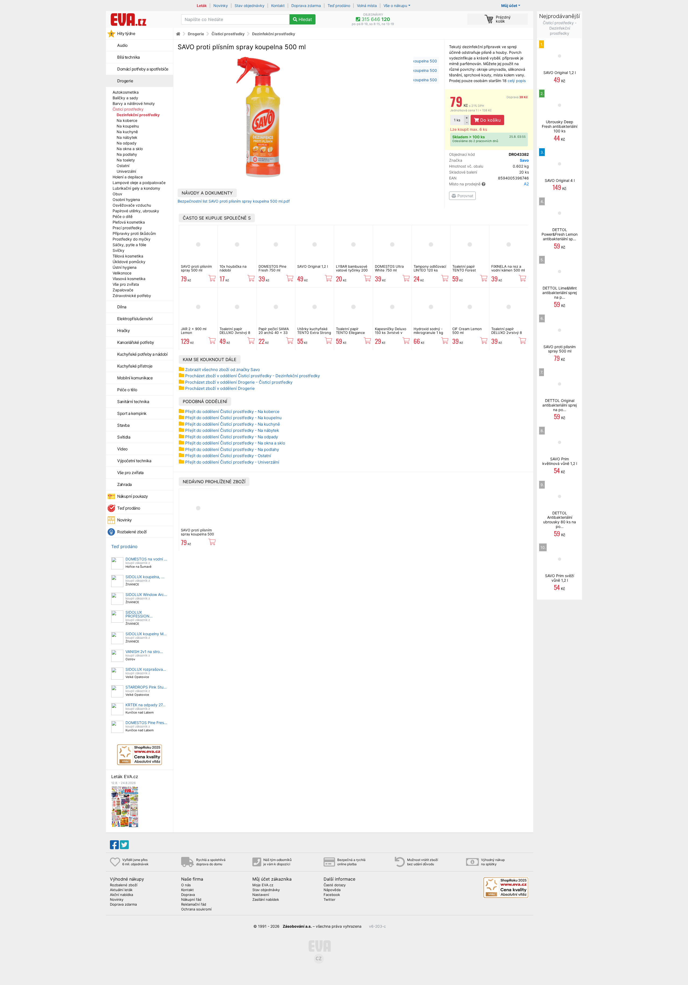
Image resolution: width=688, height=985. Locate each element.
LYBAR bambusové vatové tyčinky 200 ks (352, 270)
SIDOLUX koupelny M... (146, 633)
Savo (524, 160)
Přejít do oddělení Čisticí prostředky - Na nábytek (232, 430)
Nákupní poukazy (132, 496)
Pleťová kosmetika (129, 222)
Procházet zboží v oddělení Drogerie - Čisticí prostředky (238, 382)
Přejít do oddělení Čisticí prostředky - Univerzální (232, 462)
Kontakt (278, 5)
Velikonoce (122, 273)
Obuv (117, 194)
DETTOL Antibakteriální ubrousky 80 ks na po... (559, 520)
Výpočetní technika (134, 460)
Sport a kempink (131, 413)
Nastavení (260, 895)
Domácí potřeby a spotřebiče (143, 69)
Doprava (517, 97)
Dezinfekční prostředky (138, 114)
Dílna (121, 306)
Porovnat (464, 195)
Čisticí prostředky (128, 109)
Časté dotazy (335, 885)
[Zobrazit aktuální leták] (124, 806)
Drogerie (125, 80)
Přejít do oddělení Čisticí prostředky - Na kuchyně (232, 424)
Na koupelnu (128, 126)
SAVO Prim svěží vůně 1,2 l (559, 577)
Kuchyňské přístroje (135, 366)
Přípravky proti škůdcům (134, 233)
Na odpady (127, 143)
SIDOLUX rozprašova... (146, 669)
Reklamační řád (193, 904)
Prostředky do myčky (131, 239)
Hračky (123, 330)
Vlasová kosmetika (129, 278)
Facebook (332, 895)
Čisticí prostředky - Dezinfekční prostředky (559, 28)
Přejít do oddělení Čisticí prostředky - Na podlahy (232, 449)
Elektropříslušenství (134, 318)
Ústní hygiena (125, 267)
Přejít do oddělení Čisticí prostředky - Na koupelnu (233, 417)
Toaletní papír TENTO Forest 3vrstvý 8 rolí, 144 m (469, 270)
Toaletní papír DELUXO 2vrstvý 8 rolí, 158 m (506, 333)
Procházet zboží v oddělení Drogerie (220, 388)
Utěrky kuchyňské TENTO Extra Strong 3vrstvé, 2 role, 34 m (314, 335)
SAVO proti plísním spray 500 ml (196, 268)
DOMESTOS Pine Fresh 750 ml (272, 268)
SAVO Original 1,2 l (312, 266)
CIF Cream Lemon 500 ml (467, 331)
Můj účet (509, 5)
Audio (122, 45)
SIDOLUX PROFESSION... (139, 614)
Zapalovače (123, 290)
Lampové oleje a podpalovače (139, 182)
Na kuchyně (127, 131)
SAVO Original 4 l (560, 180)
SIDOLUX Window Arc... (146, 594)
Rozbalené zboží (132, 531)
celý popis (517, 80)
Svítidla (123, 437)
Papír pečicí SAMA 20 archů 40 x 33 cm (274, 333)
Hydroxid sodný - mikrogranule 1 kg (428, 331)
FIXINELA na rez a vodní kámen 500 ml (508, 268)
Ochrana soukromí (196, 909)
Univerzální (126, 171)
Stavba (123, 425)
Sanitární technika (133, 401)
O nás (186, 885)
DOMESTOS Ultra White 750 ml (389, 268)
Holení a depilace (128, 177)
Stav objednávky (249, 5)
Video (122, 448)
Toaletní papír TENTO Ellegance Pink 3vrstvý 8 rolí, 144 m (351, 335)
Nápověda (332, 890)
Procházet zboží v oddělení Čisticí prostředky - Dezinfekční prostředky (252, 375)
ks (457, 120)
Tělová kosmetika (128, 256)
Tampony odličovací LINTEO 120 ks (430, 268)
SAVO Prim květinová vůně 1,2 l (559, 461)
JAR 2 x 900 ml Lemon (193, 331)
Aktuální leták (121, 890)
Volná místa (367, 5)
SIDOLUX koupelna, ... (145, 576)
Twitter (329, 900)
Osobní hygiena (126, 199)
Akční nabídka (121, 895)
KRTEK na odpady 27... (146, 704)
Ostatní (123, 165)
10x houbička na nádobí (233, 268)
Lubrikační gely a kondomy (136, 188)
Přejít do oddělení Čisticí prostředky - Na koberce (232, 411)
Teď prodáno (339, 5)
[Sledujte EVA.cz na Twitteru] (124, 845)
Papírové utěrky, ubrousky (136, 211)
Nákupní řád (191, 900)
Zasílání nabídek (265, 900)
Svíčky (118, 250)
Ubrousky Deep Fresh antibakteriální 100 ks (559, 126)
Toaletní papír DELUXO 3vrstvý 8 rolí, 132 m (235, 333)
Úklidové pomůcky (129, 261)
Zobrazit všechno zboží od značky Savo (222, 369)
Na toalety (126, 160)
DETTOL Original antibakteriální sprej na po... (559, 405)
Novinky (220, 5)
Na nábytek (127, 137)
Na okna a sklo (130, 148)
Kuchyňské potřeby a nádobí (142, 354)
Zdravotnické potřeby (132, 295)
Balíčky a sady (125, 98)
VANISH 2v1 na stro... (144, 651)
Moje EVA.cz (262, 885)
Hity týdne (126, 33)
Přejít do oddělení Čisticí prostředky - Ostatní (228, 455)
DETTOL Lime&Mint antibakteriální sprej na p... (559, 292)
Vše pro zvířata (126, 284)
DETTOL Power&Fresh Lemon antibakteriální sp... (560, 234)
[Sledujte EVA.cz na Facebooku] (114, 845)
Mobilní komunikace (135, 377)
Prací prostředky (127, 227)
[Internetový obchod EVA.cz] (141, 19)
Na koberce (127, 120)
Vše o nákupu (395, 5)
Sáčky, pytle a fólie (129, 244)
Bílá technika (128, 57)
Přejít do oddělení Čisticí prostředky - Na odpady (231, 436)
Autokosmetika (126, 92)
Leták (202, 5)
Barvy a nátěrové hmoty (134, 103)
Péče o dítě (122, 216)
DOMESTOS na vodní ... (146, 559)
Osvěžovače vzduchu (132, 205)
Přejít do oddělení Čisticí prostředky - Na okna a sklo (235, 443)
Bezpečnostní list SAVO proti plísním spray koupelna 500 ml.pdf (234, 201)
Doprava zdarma (306, 5)
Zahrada (124, 484)
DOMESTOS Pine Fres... (146, 722)
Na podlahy (127, 154)
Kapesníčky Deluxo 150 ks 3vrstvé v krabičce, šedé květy (392, 333)
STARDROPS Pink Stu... (146, 687)
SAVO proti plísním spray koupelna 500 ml (197, 534)
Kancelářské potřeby (135, 342)
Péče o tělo (127, 389)
